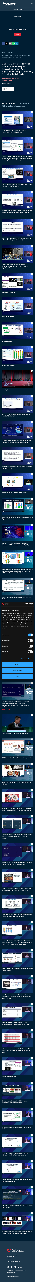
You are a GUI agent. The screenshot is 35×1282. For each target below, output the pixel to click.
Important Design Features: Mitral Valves (14, 493)
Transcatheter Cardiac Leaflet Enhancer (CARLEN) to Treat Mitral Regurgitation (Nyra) (17, 239)
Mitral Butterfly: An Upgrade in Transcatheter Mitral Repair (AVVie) (17, 969)
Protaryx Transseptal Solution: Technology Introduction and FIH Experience (15, 131)
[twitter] (6, 44)
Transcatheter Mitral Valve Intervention (12, 57)
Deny (17, 676)
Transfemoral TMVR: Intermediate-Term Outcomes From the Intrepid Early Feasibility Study (17, 863)
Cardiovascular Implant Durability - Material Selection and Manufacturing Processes (15, 1154)
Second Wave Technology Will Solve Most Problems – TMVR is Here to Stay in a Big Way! (16, 544)
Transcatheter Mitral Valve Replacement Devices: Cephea (17, 598)
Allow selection (17, 670)
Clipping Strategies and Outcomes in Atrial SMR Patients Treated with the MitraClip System (16, 441)
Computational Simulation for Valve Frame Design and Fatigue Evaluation (17, 1180)
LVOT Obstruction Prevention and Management (16, 758)
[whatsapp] (13, 44)
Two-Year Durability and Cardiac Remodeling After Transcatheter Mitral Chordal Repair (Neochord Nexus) (17, 212)
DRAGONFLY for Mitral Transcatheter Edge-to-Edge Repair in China (17, 518)
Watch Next (9, 89)
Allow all (17, 664)
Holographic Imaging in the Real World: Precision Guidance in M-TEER (17, 467)
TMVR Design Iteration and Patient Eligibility (15, 733)
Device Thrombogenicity (9, 1076)
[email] (10, 44)
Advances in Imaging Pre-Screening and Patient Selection (16, 783)
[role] (8, 1266)
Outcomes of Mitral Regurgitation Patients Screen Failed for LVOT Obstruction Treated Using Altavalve (17, 836)
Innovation (7, 52)
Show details (25, 659)
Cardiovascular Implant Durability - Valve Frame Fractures (16, 1128)
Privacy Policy (9, 1274)
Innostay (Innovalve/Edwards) (11, 390)
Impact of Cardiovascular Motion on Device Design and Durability (17, 1206)
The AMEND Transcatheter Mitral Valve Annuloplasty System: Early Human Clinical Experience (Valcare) (15, 266)
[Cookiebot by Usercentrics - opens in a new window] (25, 604)
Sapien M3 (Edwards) (8, 292)
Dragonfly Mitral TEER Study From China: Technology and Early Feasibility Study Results (16, 1023)
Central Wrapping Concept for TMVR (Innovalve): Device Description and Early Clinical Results (17, 889)
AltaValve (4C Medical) (9, 365)
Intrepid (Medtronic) (8, 317)
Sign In (17, 34)
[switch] (30, 640)
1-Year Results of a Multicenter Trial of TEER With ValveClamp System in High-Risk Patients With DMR (16, 1050)
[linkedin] (16, 44)
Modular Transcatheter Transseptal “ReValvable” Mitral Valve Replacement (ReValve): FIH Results (17, 809)
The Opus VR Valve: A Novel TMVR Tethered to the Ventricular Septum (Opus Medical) (17, 915)
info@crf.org (14, 1262)
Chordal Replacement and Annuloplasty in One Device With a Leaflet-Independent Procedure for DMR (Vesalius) (17, 996)
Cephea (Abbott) (7, 341)
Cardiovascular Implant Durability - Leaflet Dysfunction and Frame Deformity (14, 1102)
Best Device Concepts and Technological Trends (16, 55)
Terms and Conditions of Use (13, 1276)
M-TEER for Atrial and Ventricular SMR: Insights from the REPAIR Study (16, 415)
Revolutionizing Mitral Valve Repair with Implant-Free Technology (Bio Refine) (17, 185)
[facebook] (3, 44)
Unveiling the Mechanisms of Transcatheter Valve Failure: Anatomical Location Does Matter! (17, 1232)
